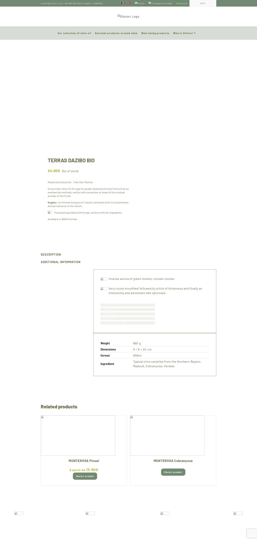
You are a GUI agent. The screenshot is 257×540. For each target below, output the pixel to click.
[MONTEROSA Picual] (84, 436)
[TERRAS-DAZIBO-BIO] (83, 94)
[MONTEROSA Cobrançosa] (173, 436)
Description (51, 254)
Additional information (60, 262)
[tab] (63, 254)
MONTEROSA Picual (84, 461)
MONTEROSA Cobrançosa (173, 461)
